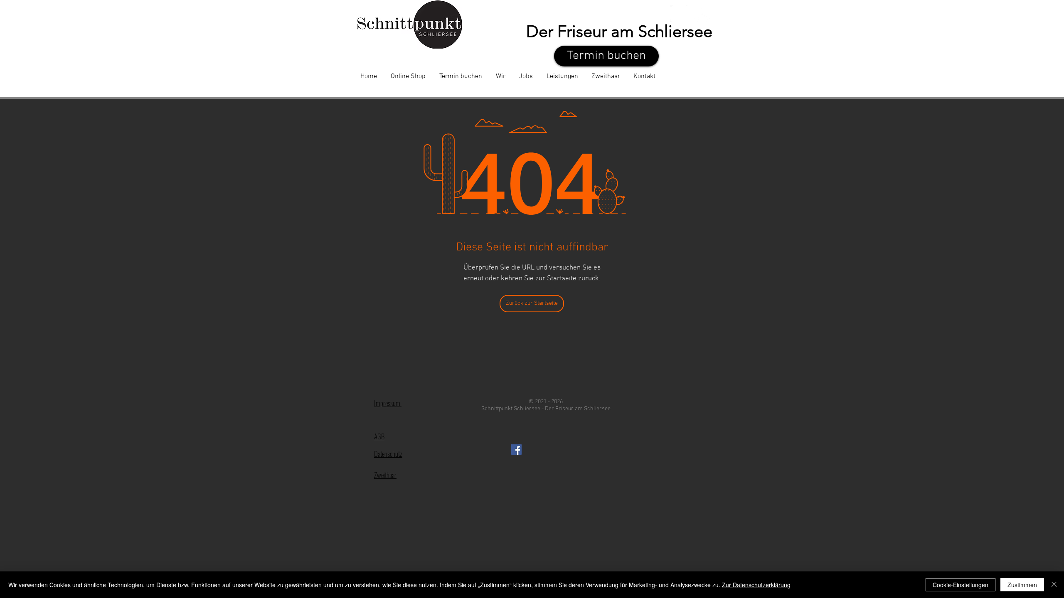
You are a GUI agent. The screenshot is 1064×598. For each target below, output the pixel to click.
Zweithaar (385, 475)
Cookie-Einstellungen (960, 585)
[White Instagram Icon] (702, 14)
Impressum (387, 403)
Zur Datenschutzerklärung (756, 585)
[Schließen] (1054, 584)
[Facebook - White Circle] (679, 14)
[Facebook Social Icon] (516, 449)
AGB (379, 436)
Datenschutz (388, 453)
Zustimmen (1022, 585)
